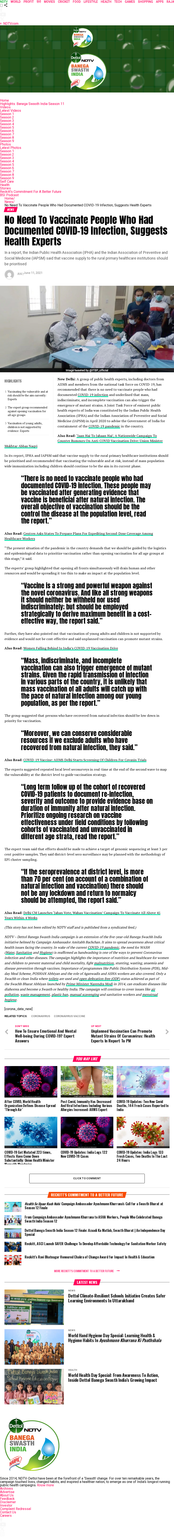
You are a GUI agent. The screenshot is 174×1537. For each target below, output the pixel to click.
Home (4, 100)
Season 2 (7, 117)
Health (5, 185)
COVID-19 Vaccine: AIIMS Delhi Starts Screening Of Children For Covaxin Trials (84, 760)
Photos (5, 144)
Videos (5, 107)
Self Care (7, 182)
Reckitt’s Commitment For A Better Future (30, 192)
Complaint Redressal (15, 1509)
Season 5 (7, 127)
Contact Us (8, 1512)
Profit (29, 1)
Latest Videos (10, 111)
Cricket (64, 1)
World (16, 1)
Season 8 (7, 138)
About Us (7, 1495)
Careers (6, 1516)
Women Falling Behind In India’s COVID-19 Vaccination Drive (70, 648)
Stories (5, 188)
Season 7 (7, 134)
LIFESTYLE (91, 1)
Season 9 (7, 141)
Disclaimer (8, 1502)
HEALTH (106, 1)
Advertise (7, 1492)
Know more (45, 1485)
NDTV (4, 1)
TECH (118, 1)
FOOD (77, 1)
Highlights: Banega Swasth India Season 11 (32, 104)
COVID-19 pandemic (104, 426)
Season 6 (7, 131)
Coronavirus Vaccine (69, 1016)
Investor (6, 1505)
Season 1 (7, 114)
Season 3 (7, 121)
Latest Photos (10, 148)
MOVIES (49, 1)
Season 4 (7, 124)
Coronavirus (40, 1016)
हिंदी (39, 1)
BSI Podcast (9, 195)
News (9, 202)
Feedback (7, 1499)
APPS (160, 1)
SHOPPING (145, 1)
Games (130, 1)
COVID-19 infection (93, 394)
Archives (6, 1489)
